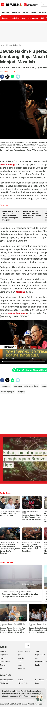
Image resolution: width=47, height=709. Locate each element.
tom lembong (5, 386)
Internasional (33, 18)
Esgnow (3, 665)
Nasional (5, 18)
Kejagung (20, 292)
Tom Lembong (7, 164)
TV (1, 668)
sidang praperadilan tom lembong (26, 386)
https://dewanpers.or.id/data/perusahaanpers (19, 696)
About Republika (6, 680)
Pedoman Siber (41, 680)
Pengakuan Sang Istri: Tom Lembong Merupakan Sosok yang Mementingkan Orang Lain (10, 215)
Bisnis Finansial (41, 662)
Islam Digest (40, 655)
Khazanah (4, 655)
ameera (5, 12)
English (38, 665)
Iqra (19, 655)
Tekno (20, 662)
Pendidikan (15, 18)
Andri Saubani (9, 71)
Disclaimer (4, 683)
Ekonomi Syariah (20, 12)
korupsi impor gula (17, 313)
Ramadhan (22, 668)
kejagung (21, 392)
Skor (37, 651)
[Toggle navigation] (2, 4)
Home (2, 45)
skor (33, 12)
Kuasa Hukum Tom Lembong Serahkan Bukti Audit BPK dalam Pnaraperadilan (32, 214)
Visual (20, 665)
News (8, 45)
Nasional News (18, 45)
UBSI (42, 18)
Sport (24, 18)
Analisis (21, 658)
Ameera (3, 651)
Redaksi (21, 680)
